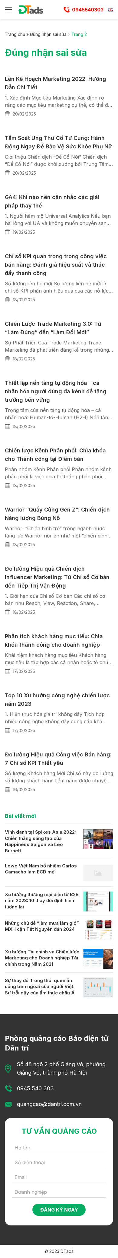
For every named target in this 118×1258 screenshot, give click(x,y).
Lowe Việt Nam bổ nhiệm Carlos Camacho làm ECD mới (41, 869)
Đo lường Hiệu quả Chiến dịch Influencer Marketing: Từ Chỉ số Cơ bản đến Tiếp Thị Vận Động (57, 577)
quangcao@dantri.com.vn (49, 1104)
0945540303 (87, 10)
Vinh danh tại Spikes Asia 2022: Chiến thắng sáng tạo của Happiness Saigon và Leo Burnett (40, 841)
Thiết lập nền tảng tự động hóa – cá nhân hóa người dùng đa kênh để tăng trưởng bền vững (56, 391)
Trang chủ (15, 34)
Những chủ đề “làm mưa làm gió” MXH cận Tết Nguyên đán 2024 (42, 926)
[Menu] (8, 9)
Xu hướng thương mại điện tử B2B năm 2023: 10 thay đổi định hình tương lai (42, 901)
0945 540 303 (35, 1088)
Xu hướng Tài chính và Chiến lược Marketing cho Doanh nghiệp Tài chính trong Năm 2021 (42, 958)
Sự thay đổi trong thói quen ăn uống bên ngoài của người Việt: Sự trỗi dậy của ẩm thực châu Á (40, 987)
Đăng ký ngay (59, 1210)
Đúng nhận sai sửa (48, 34)
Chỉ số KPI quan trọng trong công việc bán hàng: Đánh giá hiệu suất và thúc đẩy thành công (56, 264)
